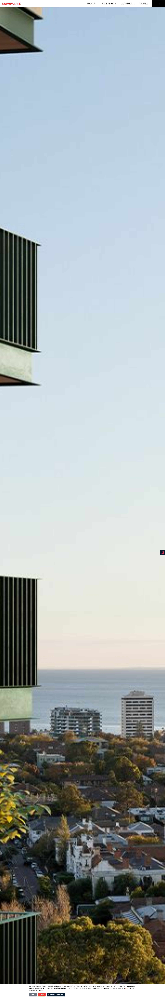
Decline (33, 994)
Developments (108, 3)
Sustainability (127, 3)
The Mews (144, 3)
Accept (42, 994)
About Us (91, 3)
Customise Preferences (55, 994)
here (126, 988)
